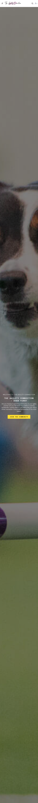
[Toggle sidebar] (2, 3)
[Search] (32, 3)
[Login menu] (36, 3)
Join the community (19, 417)
